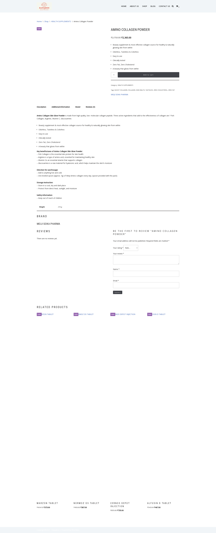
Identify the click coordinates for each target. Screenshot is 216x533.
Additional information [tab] (61, 107)
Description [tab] (41, 107)
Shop (46, 21)
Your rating (118, 248)
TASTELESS (149, 90)
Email (116, 280)
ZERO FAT (171, 90)
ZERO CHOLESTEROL (161, 90)
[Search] (173, 6)
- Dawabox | (55, 530)
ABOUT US (134, 6)
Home (39, 21)
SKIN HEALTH (140, 90)
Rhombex (75, 530)
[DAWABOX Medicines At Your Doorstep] (44, 6)
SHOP (144, 6)
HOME (123, 6)
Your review (118, 253)
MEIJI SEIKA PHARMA (119, 94)
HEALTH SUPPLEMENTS (61, 21)
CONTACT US (164, 6)
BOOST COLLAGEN (121, 90)
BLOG (152, 6)
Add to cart (148, 75)
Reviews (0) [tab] (90, 107)
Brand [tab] (77, 107)
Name (116, 269)
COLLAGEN (131, 90)
